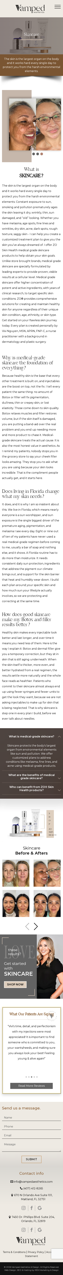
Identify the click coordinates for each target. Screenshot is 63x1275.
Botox (27, 648)
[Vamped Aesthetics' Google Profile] (40, 1208)
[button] (36, 926)
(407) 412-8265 (33, 1188)
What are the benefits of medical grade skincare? (31, 776)
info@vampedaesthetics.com (33, 1181)
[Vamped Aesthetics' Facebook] (32, 1208)
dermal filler (45, 648)
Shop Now (15, 984)
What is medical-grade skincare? (31, 736)
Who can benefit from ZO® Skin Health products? (31, 788)
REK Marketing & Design (47, 1270)
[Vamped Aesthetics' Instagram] (24, 1208)
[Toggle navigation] (57, 6)
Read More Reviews (31, 1085)
